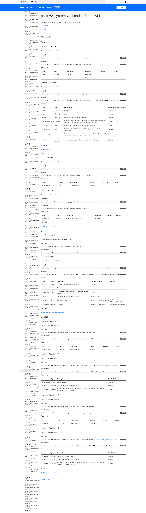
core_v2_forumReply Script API (32, 185)
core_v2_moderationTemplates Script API (32, 289)
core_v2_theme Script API (31, 378)
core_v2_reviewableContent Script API (32, 334)
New (122, 7)
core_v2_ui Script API (30, 393)
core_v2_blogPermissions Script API (31, 46)
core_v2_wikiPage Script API (31, 456)
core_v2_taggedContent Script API (31, 373)
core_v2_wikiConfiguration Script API (32, 449)
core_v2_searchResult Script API (30, 352)
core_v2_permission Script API (32, 316)
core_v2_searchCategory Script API (31, 349)
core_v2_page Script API (31, 313)
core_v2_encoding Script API (31, 158)
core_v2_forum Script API (31, 175)
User (125, 2)
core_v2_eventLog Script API (31, 162)
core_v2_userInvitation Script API (30, 414)
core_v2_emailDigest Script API (30, 151)
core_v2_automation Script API (32, 37)
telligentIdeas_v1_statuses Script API (31, 499)
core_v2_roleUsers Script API (31, 340)
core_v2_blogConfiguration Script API (32, 43)
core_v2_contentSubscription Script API (32, 115)
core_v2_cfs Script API (31, 70)
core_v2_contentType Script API (30, 119)
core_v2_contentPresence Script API (31, 101)
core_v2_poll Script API (31, 322)
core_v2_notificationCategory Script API (32, 296)
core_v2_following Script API (31, 172)
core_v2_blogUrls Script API (31, 57)
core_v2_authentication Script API (31, 30)
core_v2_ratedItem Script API (31, 328)
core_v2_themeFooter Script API (30, 381)
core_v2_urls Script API (31, 399)
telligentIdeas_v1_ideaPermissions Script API (32, 488)
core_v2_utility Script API (31, 435)
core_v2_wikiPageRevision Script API (31, 463)
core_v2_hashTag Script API (31, 231)
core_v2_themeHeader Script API (30, 385)
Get (45, 28)
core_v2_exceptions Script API (32, 165)
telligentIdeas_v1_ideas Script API (31, 492)
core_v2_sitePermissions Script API (31, 359)
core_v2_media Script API (31, 265)
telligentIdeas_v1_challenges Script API (32, 481)
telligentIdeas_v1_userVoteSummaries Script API (32, 506)
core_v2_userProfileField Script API (31, 421)
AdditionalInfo (46, 149)
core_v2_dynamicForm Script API (30, 140)
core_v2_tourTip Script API (32, 391)
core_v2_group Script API (31, 207)
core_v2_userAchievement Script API (31, 404)
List (45, 30)
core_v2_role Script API (31, 337)
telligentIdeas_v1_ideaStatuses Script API (32, 495)
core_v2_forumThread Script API (30, 192)
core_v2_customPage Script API (30, 136)
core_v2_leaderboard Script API (30, 253)
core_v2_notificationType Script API (31, 303)
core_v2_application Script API (32, 16)
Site (32, 2)
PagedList (44, 312)
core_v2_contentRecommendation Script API (32, 108)
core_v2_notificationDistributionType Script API (32, 300)
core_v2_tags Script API (31, 376)
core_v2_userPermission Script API (31, 418)
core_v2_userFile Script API (31, 407)
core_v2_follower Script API (31, 169)
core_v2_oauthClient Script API (32, 310)
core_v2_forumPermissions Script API (32, 181)
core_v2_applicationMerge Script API (31, 20)
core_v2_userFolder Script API (31, 411)
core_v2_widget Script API (32, 444)
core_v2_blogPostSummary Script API (32, 53)
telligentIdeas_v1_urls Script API (30, 502)
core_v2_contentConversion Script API (32, 98)
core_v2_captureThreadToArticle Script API (32, 67)
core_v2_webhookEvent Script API (31, 441)
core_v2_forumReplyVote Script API (31, 188)
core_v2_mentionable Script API (30, 282)
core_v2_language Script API (31, 240)
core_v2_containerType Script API (31, 91)
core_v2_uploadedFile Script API (30, 396)
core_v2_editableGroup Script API (31, 143)
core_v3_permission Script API (32, 477)
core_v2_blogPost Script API (31, 50)
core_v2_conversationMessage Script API (32, 129)
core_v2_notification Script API (32, 293)
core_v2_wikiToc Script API (32, 469)
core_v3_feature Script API (32, 475)
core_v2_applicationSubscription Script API (32, 23)
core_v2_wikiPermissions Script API (31, 466)
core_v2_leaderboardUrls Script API (31, 257)
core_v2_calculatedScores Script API (31, 64)
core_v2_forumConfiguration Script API (32, 178)
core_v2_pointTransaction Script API (31, 319)
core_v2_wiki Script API (31, 446)
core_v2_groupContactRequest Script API (32, 214)
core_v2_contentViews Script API (31, 122)
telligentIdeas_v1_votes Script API (31, 509)
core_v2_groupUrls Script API (31, 224)
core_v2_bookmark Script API (31, 60)
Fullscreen (123, 57)
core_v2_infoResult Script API (31, 237)
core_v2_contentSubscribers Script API (32, 112)
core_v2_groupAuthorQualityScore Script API (32, 210)
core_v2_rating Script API (31, 331)
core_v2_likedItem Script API (31, 262)
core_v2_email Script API (31, 148)
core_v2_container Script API (31, 87)
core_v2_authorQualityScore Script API (32, 34)
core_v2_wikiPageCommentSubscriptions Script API (32, 459)
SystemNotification (48, 226)
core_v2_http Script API (31, 234)
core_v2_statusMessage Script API (31, 363)
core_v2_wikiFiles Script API (31, 452)
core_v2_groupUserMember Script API (32, 228)
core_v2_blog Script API (31, 40)
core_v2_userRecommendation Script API (32, 428)
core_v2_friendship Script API (31, 202)
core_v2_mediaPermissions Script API (32, 271)
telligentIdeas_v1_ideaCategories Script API (32, 484)
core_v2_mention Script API (31, 278)
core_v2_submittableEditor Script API (32, 366)
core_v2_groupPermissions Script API (32, 217)
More (57, 7)
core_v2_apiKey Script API (31, 13)
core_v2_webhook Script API (31, 437)
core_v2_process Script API (31, 325)
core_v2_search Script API (31, 346)
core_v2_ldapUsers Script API (31, 248)
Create (46, 25)
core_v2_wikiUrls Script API (31, 472)
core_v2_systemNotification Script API (32, 370)
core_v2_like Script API (31, 259)
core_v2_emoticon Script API (31, 155)
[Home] (25, 2)
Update (46, 32)
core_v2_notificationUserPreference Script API (32, 307)
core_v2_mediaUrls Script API (31, 275)
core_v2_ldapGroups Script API (30, 244)
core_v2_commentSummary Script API (32, 76)
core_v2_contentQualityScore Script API (32, 105)
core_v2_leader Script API (31, 250)
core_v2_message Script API (31, 286)
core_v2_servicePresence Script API (31, 356)
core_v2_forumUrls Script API (31, 199)
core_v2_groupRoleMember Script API (32, 221)
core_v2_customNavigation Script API (32, 133)
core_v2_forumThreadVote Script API (32, 195)
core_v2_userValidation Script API (31, 432)
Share (43, 479)
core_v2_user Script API (31, 401)
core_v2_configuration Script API (30, 84)
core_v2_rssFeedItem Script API (30, 343)
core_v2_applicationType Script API (31, 27)
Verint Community (23, 5)
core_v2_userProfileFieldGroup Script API (32, 425)
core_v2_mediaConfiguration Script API (32, 268)
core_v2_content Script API (31, 94)
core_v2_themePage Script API (32, 388)
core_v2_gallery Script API (31, 205)
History (48, 479)
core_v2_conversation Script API (30, 126)
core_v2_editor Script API (31, 146)
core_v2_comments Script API (31, 73)
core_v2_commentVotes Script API (31, 80)
